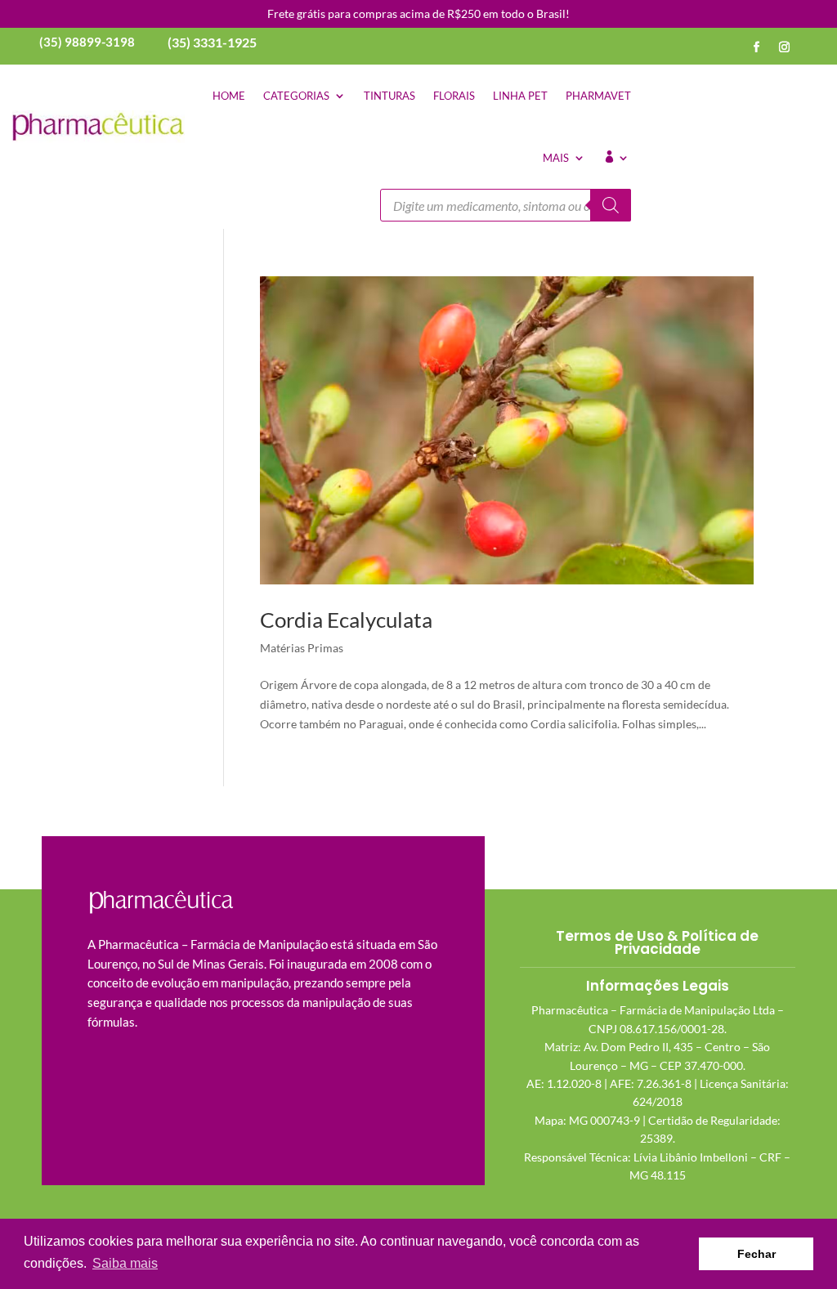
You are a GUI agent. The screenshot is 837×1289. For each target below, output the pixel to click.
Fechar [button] (756, 1253)
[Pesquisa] (610, 205)
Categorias (296, 95)
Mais (556, 157)
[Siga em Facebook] (757, 47)
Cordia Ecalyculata (346, 619)
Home (229, 95)
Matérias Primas (301, 648)
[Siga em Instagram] (784, 47)
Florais (454, 95)
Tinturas (389, 95)
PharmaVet (598, 95)
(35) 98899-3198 (87, 41)
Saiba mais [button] (125, 1263)
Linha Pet (520, 95)
